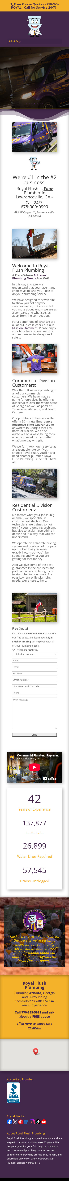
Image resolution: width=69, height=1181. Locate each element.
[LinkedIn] (26, 1123)
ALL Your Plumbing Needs (29, 276)
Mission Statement (24, 328)
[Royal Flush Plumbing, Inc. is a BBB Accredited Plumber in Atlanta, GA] (13, 1092)
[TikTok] (38, 1123)
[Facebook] (9, 1123)
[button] (37, 1051)
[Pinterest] (20, 1123)
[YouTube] (43, 1123)
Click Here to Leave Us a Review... (34, 1025)
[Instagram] (32, 1123)
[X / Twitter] (15, 1123)
